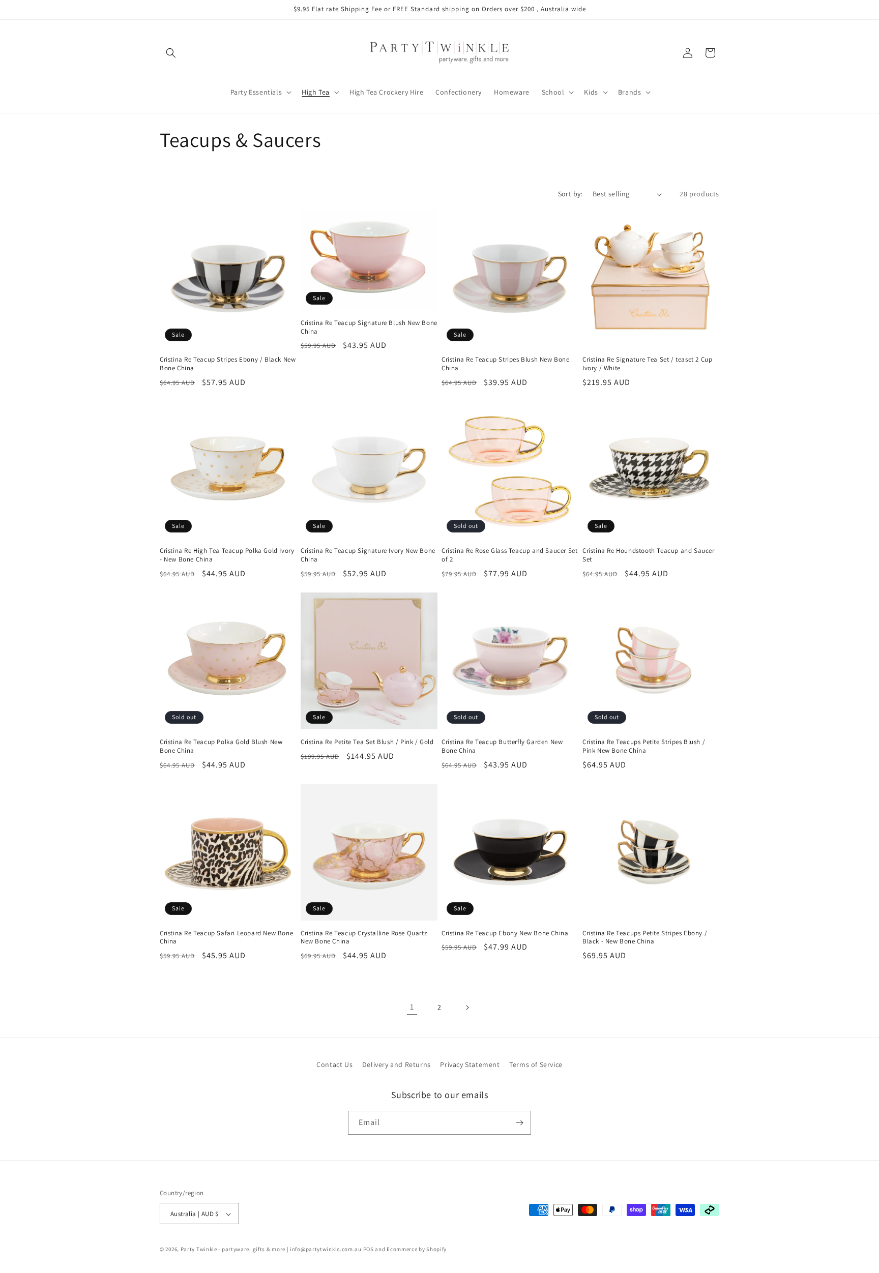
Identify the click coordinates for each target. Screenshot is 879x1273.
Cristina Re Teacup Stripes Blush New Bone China (506, 364)
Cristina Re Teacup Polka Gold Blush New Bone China (221, 746)
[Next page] (467, 1007)
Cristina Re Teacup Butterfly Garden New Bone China (502, 746)
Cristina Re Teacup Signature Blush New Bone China (369, 327)
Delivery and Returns (396, 1064)
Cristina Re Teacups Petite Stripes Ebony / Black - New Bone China (644, 937)
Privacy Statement (470, 1064)
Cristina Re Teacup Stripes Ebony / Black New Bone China (228, 364)
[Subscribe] (519, 1123)
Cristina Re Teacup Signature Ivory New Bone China (368, 555)
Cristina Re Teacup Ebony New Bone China (505, 933)
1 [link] (412, 1006)
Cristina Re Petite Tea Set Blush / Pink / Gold (367, 742)
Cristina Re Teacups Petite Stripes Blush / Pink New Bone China (643, 746)
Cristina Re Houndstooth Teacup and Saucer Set (648, 555)
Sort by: (570, 193)
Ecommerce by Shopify (417, 1249)
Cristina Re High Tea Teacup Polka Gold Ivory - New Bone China (227, 555)
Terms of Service (536, 1064)
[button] (171, 53)
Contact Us (334, 1064)
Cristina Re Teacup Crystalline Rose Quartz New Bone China (364, 937)
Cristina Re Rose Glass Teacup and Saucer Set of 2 (509, 555)
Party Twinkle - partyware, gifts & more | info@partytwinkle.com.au (271, 1249)
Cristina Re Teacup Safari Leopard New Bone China (226, 937)
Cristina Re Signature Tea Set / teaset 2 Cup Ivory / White (647, 364)
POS (368, 1249)
